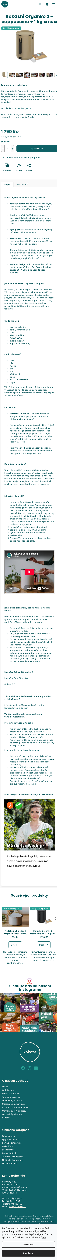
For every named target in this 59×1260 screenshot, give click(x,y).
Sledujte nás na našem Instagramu (30, 987)
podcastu (37, 114)
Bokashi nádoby (10, 1153)
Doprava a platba (10, 1093)
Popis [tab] (7, 184)
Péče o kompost (9, 1163)
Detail (14, 944)
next (56, 918)
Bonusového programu (28, 157)
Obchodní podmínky (12, 1114)
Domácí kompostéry (11, 1142)
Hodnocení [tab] (22, 184)
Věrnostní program (11, 1097)
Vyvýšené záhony (10, 1139)
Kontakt (6, 1117)
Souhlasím (28, 1253)
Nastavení (28, 1244)
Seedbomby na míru (12, 1100)
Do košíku (38, 148)
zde (44, 1237)
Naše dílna (7, 1146)
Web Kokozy (8, 1090)
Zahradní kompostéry (12, 1156)
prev (3, 918)
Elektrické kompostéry (12, 1160)
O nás (5, 1086)
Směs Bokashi (9, 1136)
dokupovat (31, 521)
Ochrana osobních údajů (14, 1110)
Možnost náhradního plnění (15, 1107)
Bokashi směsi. (27, 505)
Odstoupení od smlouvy (13, 1104)
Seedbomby (8, 1149)
